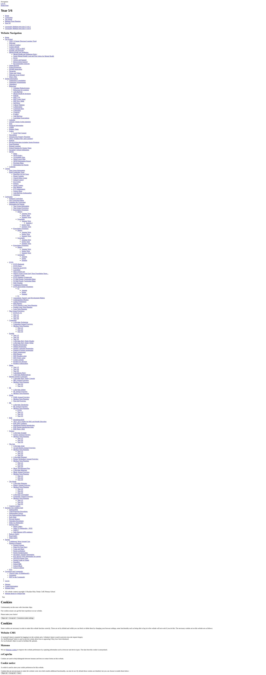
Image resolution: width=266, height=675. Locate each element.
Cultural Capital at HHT (17, 49)
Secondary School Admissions (19, 150)
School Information (11, 79)
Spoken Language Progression (23, 348)
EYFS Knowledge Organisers (23, 287)
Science (11, 431)
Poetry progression (19, 352)
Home (7, 16)
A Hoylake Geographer (21, 495)
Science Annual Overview (22, 435)
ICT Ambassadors (19, 189)
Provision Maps (18, 163)
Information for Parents (20, 165)
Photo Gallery (17, 526)
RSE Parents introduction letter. (23, 427)
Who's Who (13, 77)
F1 (18, 296)
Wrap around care (19, 272)
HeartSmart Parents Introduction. (24, 425)
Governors (12, 575)
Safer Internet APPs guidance (23, 532)
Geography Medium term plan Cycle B (18, 28)
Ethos (15, 153)
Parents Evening (18, 545)
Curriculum (8, 17)
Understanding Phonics (21, 300)
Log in (3, 3)
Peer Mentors (17, 187)
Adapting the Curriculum (17, 202)
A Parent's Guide (18, 275)
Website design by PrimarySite (15, 593)
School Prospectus (15, 67)
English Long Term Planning (22, 307)
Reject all (4, 618)
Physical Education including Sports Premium (24, 142)
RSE (10, 418)
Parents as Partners (15, 543)
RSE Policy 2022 (19, 429)
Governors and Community (14, 571)
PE (10, 388)
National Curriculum (16, 198)
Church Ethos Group (20, 178)
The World (8, 19)
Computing (13, 320)
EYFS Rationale (18, 264)
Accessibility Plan (19, 157)
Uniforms (12, 167)
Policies (15, 95)
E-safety (16, 114)
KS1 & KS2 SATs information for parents (27, 556)
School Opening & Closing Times (20, 148)
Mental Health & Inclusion (22, 94)
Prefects (15, 183)
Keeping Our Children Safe (14, 508)
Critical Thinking (19, 105)
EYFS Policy (17, 266)
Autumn (24, 257)
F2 (18, 288)
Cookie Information (11, 586)
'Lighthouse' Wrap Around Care (19, 541)
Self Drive (16, 103)
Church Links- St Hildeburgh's (19, 573)
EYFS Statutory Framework (22, 277)
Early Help (12, 517)
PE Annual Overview (20, 391)
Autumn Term (26, 213)
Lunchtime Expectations (21, 118)
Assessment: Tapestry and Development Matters (29, 298)
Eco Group (17, 182)
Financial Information (16, 125)
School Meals (17, 566)
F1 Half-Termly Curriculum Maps (24, 279)
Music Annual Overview (21, 472)
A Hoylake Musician (20, 470)
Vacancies (12, 71)
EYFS (11, 262)
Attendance (13, 84)
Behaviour (12, 86)
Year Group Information (17, 170)
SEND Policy (17, 155)
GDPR (11, 127)
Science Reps (17, 191)
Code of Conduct (14, 45)
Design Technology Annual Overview (25, 459)
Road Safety (13, 536)
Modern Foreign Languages (18, 376)
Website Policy (10, 588)
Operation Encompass (16, 521)
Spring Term (26, 215)
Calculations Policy (19, 373)
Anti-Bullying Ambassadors (22, 193)
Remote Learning (15, 146)
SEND (11, 152)
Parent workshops (19, 551)
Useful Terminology (19, 302)
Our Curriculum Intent (16, 200)
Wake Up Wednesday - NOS (22, 528)
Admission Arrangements (17, 82)
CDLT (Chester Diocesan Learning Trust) (23, 41)
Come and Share (18, 549)
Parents (7, 539)
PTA (10, 569)
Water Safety (13, 538)
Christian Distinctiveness (21, 88)
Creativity (16, 112)
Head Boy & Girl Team (21, 174)
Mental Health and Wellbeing (18, 52)
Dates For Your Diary (20, 547)
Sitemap (7, 584)
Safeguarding (13, 510)
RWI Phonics (17, 303)
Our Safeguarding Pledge (17, 515)
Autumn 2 (29, 223)
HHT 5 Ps (16, 97)
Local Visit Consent (19, 133)
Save (19, 673)
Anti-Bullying (17, 92)
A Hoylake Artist (18, 446)
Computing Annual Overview (23, 324)
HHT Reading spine (20, 356)
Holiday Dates (14, 129)
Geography (21, 219)
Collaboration (17, 107)
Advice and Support (19, 60)
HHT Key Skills (18, 101)
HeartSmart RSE (18, 420)
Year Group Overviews (21, 208)
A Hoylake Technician (20, 322)
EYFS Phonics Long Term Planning (25, 305)
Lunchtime (16, 270)
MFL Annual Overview (21, 380)
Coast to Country (14, 506)
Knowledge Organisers (20, 210)
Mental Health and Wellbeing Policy (25, 54)
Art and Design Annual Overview (24, 448)
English (11, 333)
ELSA (15, 58)
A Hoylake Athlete (19, 390)
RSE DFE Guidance (20, 423)
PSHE (11, 395)
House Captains (18, 176)
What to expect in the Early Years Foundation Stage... (30, 273)
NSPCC (16, 530)
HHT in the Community (17, 577)
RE (10, 403)
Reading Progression (20, 345)
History (19, 212)
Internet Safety (14, 525)
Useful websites (18, 360)
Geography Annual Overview (23, 496)
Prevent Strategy (14, 519)
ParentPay (16, 562)
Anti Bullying (17, 116)
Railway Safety (14, 534)
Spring (24, 258)
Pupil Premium (14, 144)
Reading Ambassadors (20, 363)
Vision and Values (15, 73)
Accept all (12, 618)
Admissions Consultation (17, 80)
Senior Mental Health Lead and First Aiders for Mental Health (33, 56)
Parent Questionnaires (20, 553)
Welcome (12, 43)
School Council (18, 180)
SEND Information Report (22, 161)
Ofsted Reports (14, 65)
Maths (11, 365)
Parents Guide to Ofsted (21, 560)
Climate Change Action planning (20, 122)
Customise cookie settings (25, 618)
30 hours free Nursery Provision (19, 137)
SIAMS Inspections (15, 69)
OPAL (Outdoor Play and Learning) (21, 138)
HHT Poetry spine (19, 358)
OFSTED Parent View (20, 558)
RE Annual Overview (20, 406)
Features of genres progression (23, 350)
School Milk (17, 564)
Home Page (5, 5)
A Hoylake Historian (20, 483)
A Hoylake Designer (20, 457)
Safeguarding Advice (16, 513)
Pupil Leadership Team (16, 172)
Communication (18, 109)
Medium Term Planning (13, 21)
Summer (24, 260)
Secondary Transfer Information (23, 554)
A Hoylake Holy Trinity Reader (23, 341)
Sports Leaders (18, 185)
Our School (9, 39)
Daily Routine (18, 283)
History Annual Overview (21, 485)
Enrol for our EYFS (19, 268)
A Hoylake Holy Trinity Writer (23, 343)
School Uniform (18, 568)
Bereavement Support (20, 62)
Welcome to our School (17, 75)
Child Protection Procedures (18, 511)
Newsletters (13, 135)
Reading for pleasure (20, 361)
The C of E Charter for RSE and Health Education (29, 421)
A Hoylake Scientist (19, 433)
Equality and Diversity (16, 50)
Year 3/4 (16, 317)
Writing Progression (19, 346)
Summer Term (26, 217)
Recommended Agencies (21, 64)
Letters (11, 131)
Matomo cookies (11, 650)
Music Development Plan (21, 468)
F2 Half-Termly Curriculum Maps (24, 281)
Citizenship (17, 110)
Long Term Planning (20, 309)
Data (10, 124)
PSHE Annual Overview (21, 397)
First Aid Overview (19, 401)
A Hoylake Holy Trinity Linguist (24, 378)
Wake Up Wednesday (16, 523)
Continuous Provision (20, 285)
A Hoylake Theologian (20, 405)
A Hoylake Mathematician (22, 375)
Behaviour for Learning (21, 90)
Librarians (16, 195)
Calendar (12, 120)
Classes (7, 168)
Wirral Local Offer (19, 159)
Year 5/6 (7, 23)
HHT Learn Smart (19, 99)
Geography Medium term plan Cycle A (18, 27)
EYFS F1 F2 (17, 313)
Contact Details (14, 47)
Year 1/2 (16, 315)
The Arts (12, 444)
